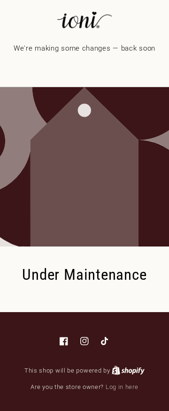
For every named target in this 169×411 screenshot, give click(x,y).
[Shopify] (128, 370)
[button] (84, 69)
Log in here (122, 386)
